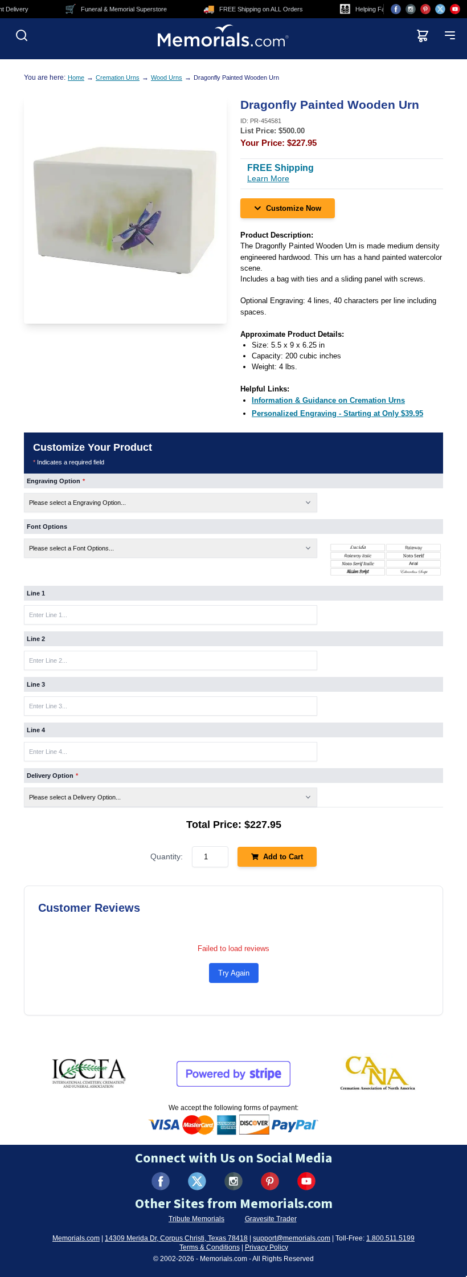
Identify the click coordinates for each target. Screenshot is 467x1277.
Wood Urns (166, 77)
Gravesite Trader (271, 1219)
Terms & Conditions (209, 1247)
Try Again (233, 973)
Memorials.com (76, 1238)
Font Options (47, 526)
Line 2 (36, 638)
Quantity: (166, 856)
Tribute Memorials (196, 1219)
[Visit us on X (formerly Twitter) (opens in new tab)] (197, 1181)
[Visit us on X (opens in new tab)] (440, 9)
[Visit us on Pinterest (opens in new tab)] (425, 9)
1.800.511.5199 (390, 1238)
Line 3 (36, 684)
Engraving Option (56, 481)
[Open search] (21, 35)
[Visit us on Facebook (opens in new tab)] (396, 9)
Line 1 (36, 593)
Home (76, 77)
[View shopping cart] (422, 35)
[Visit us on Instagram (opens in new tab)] (410, 9)
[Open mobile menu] (450, 35)
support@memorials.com (291, 1238)
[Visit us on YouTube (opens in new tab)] (455, 9)
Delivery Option (52, 775)
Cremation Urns (118, 77)
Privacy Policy (266, 1247)
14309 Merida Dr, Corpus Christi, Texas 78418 (176, 1238)
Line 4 (36, 730)
